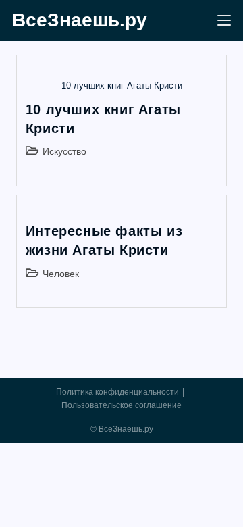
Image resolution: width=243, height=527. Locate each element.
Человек (61, 273)
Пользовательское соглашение (121, 405)
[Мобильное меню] (224, 20)
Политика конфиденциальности (117, 392)
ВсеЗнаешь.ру (79, 19)
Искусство (64, 151)
